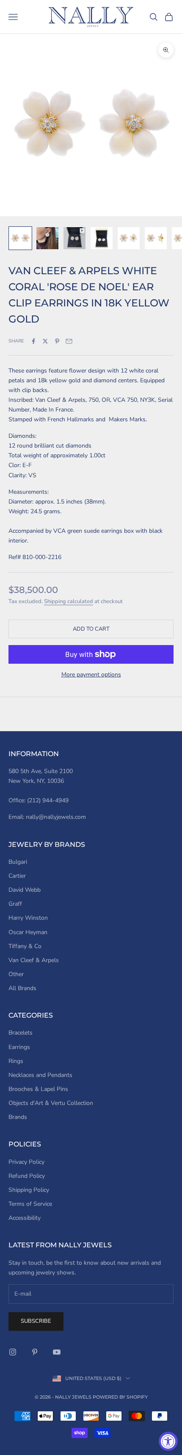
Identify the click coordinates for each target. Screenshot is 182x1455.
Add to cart (91, 629)
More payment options (91, 674)
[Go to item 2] (47, 238)
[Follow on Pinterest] (34, 1352)
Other (16, 974)
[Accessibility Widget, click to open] (168, 1441)
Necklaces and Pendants (40, 1075)
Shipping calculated (68, 601)
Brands (17, 1117)
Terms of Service (30, 1204)
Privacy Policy (26, 1162)
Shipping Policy (28, 1190)
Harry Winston (28, 918)
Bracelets (20, 1033)
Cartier (17, 876)
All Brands (22, 988)
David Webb (24, 890)
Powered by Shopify (120, 1397)
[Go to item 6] (156, 238)
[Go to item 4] (101, 238)
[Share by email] (69, 341)
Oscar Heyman (27, 932)
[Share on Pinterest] (57, 341)
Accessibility (24, 1218)
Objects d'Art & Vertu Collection (50, 1103)
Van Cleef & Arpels (33, 960)
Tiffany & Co (24, 946)
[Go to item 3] (74, 238)
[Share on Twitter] (45, 341)
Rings (15, 1061)
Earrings (19, 1047)
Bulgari (17, 862)
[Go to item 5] (129, 238)
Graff (15, 904)
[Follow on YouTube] (56, 1352)
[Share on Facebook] (33, 341)
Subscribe (36, 1321)
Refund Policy (26, 1176)
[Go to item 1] (20, 238)
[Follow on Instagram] (12, 1352)
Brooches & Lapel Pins (38, 1089)
